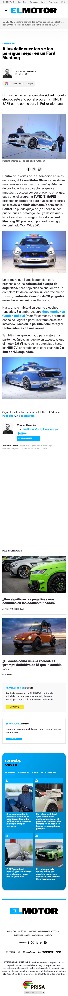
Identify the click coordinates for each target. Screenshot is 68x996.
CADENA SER (50, 772)
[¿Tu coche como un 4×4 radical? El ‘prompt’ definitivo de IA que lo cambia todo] (34, 637)
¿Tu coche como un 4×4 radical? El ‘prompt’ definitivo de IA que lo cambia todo (32, 664)
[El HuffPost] (46, 952)
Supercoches (8, 43)
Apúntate (14, 707)
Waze (43, 2)
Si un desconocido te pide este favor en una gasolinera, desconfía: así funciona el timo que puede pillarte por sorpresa (18, 820)
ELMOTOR (10, 772)
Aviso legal (11, 931)
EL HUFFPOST (23, 772)
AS (42, 772)
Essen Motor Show (28, 446)
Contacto (48, 935)
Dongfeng (23, 2)
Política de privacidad (28, 931)
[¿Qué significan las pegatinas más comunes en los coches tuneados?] (34, 575)
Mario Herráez (28, 71)
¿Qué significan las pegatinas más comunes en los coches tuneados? (29, 601)
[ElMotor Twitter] (32, 942)
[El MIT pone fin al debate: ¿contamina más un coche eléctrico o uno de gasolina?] (19, 866)
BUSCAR (13, 739)
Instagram (27, 415)
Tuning (38, 448)
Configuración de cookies (48, 931)
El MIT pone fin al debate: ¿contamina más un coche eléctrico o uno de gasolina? (18, 873)
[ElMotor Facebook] (28, 943)
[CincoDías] (29, 952)
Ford (45, 448)
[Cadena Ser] (58, 952)
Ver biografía (25, 438)
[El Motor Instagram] (37, 943)
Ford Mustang (44, 446)
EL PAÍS (35, 772)
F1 (14, 2)
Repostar (34, 2)
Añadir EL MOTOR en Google (21, 84)
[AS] (18, 952)
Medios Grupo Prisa (34, 992)
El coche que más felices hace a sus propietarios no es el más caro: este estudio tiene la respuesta (48, 874)
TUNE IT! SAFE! (26, 448)
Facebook (8, 415)
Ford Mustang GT (10, 448)
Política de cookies (22, 935)
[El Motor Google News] (45, 943)
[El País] (10, 952)
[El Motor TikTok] (41, 943)
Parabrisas (54, 2)
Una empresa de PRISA (34, 984)
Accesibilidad (37, 935)
